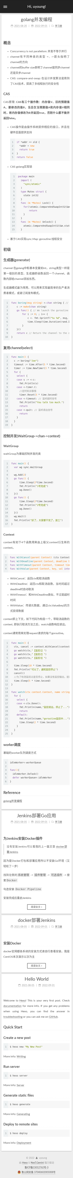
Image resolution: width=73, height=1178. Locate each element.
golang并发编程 (36, 19)
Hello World (37, 979)
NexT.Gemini (37, 1163)
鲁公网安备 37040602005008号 (39, 1172)
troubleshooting (12, 1016)
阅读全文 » (36, 907)
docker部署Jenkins (36, 920)
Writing (21, 1056)
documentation (12, 1006)
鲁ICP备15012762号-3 (36, 1167)
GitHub (53, 1016)
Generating (23, 1114)
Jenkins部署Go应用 (36, 816)
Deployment (24, 1143)
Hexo (22, 1000)
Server (20, 1085)
